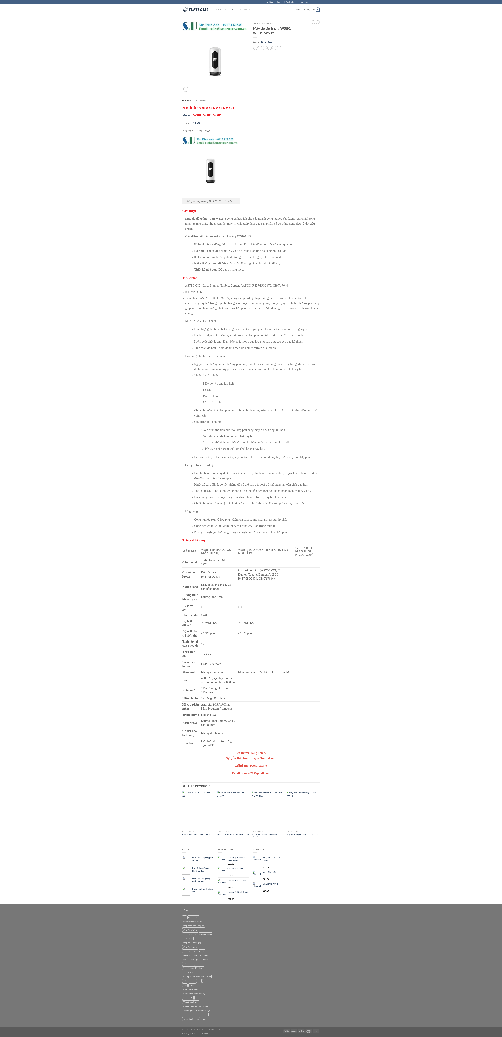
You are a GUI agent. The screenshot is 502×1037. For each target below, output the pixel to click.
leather (185, 964)
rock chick (192, 981)
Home (255, 23)
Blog (239, 10)
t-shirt (205, 1006)
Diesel (195, 955)
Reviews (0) (201, 100)
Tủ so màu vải (188, 1019)
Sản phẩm (269, 2)
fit (200, 955)
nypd (209, 977)
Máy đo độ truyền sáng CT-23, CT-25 (302, 834)
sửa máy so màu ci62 (202, 998)
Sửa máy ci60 (188, 998)
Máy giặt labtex (188, 972)
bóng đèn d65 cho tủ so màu (193, 921)
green (206, 955)
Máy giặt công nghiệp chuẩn (193, 968)
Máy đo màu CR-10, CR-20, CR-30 (196, 834)
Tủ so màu (279, 2)
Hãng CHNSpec (267, 23)
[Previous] (182, 817)
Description (188, 100)
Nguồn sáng (290, 2)
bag (184, 917)
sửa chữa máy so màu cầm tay (194, 994)
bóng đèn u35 (188, 938)
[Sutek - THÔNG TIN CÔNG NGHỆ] (195, 10)
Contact (248, 10)
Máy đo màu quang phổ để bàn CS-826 (233, 834)
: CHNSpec (197, 123)
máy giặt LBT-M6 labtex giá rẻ (194, 977)
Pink (184, 981)
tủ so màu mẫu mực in (204, 1011)
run (199, 981)
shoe (205, 981)
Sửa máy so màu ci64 (190, 1002)
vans (197, 1019)
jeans (198, 960)
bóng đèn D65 (193, 917)
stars (185, 985)
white (203, 1019)
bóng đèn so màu (205, 934)
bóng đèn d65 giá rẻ (190, 930)
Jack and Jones (188, 960)
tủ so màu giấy (188, 1011)
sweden (192, 985)
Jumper (205, 960)
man (192, 964)
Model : (202, 115)
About (219, 10)
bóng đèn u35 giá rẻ (190, 947)
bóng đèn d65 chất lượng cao (193, 926)
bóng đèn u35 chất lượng (192, 943)
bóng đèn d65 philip (190, 934)
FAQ (256, 10)
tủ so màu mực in (189, 1015)
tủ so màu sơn (203, 1015)
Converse (186, 955)
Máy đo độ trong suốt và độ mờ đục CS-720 (266, 835)
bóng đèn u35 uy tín (190, 951)
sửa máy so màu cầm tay (192, 1006)
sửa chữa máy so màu (191, 989)
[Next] (319, 817)
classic (201, 951)
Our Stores (230, 10)
